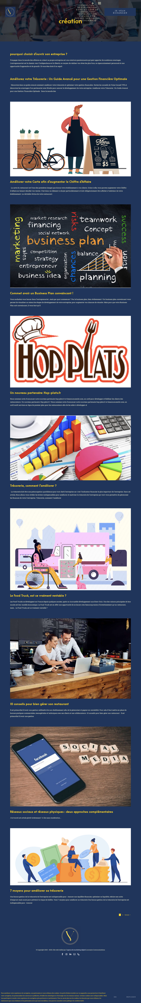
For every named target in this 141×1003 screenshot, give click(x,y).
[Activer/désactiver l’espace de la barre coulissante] (92, 3)
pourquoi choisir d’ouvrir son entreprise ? (38, 54)
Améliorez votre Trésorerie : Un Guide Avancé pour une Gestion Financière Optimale (68, 79)
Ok (115, 997)
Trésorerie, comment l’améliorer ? (33, 485)
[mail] (74, 954)
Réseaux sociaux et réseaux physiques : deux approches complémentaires (61, 812)
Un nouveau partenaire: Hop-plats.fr (35, 393)
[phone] (79, 954)
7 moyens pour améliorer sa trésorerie (36, 890)
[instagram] (66, 954)
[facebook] (62, 954)
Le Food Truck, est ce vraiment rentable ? (38, 595)
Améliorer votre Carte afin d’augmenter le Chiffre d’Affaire (50, 181)
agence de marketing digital (76, 950)
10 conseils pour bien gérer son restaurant (39, 704)
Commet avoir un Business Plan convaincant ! (41, 293)
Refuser (131, 997)
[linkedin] (70, 954)
